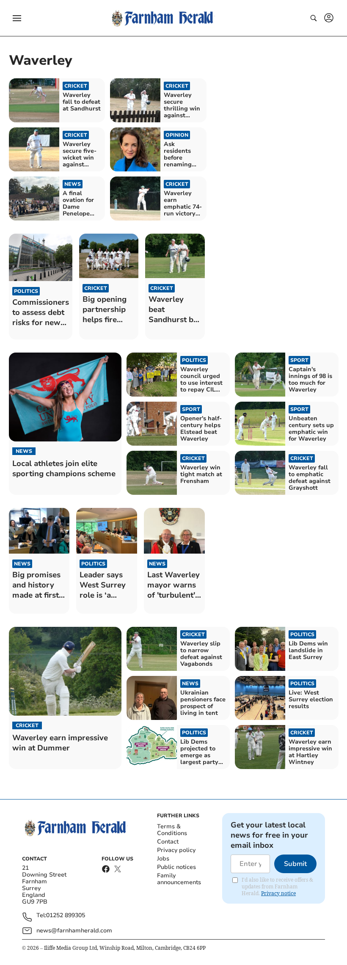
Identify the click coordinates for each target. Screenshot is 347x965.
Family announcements (179, 878)
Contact (168, 842)
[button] (17, 18)
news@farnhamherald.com (74, 930)
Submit (295, 863)
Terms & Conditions (172, 829)
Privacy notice (278, 893)
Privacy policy (176, 850)
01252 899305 (65, 915)
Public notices (176, 867)
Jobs (163, 859)
